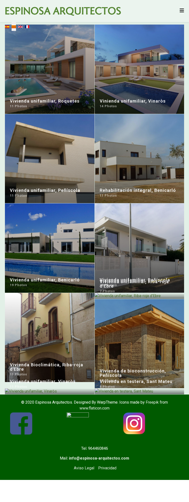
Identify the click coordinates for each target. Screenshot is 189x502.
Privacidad (107, 468)
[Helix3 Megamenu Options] (182, 10)
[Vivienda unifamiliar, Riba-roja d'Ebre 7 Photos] (139, 296)
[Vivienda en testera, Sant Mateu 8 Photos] (139, 391)
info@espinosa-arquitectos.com (99, 458)
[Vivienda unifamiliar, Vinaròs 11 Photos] (49, 391)
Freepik (152, 402)
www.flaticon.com (94, 408)
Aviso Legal (84, 468)
